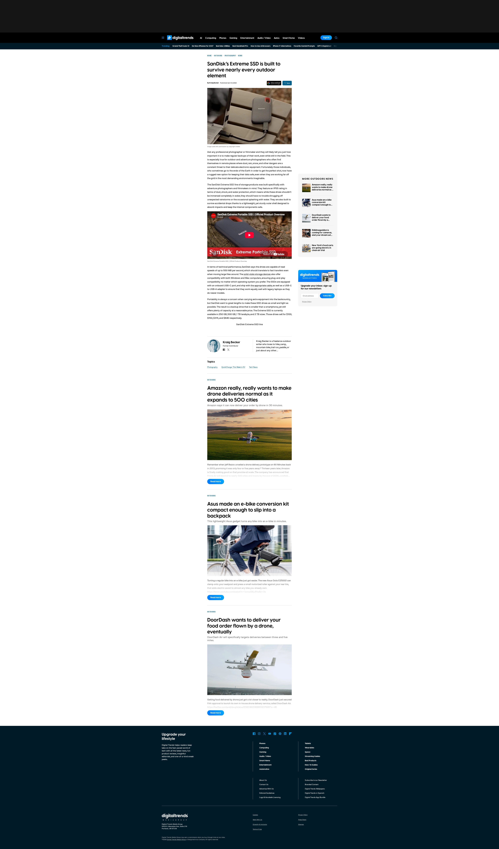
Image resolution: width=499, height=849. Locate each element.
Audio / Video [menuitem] (264, 38)
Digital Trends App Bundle (315, 797)
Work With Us (257, 820)
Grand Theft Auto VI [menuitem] (180, 46)
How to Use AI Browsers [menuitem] (260, 46)
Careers (255, 815)
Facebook (254, 733)
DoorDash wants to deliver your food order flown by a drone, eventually (321, 219)
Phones (262, 743)
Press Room (302, 820)
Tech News (253, 367)
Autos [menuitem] (276, 38)
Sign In (326, 37)
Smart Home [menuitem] (289, 38)
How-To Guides (311, 765)
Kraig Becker (214, 83)
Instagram (259, 733)
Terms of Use (257, 829)
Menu (163, 37)
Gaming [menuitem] (233, 38)
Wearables (309, 748)
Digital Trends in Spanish (314, 793)
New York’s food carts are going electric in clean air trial (322, 248)
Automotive (264, 769)
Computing (264, 748)
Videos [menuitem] (301, 38)
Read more (215, 481)
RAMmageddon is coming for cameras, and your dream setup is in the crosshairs (322, 234)
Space (307, 752)
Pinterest (280, 733)
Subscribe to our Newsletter (316, 780)
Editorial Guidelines (266, 793)
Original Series (311, 769)
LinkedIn (285, 733)
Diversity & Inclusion (260, 824)
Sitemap (301, 824)
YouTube (269, 733)
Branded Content (312, 784)
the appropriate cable (261, 285)
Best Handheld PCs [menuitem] (240, 46)
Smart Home (264, 760)
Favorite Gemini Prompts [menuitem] (304, 46)
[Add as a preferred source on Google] (274, 83)
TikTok (275, 733)
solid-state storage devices (257, 274)
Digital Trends (175, 41)
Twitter (264, 733)
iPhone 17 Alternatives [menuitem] (282, 46)
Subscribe (327, 295)
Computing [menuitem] (210, 38)
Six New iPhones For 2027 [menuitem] (202, 46)
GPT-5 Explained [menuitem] (324, 46)
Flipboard (290, 733)
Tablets (308, 743)
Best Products (310, 760)
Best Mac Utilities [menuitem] (223, 46)
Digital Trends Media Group (176, 839)
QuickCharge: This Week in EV (233, 367)
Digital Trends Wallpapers (315, 789)
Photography (212, 367)
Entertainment (265, 765)
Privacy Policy (306, 302)
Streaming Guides (312, 756)
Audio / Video (265, 756)
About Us (263, 780)
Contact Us (263, 784)
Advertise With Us (266, 789)
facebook (224, 350)
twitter (228, 350)
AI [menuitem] (201, 38)
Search (336, 37)
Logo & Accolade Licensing (270, 797)
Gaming (262, 752)
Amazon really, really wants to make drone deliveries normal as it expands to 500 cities (322, 188)
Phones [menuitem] (222, 38)
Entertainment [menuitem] (247, 38)
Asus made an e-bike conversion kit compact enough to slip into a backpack (321, 203)
